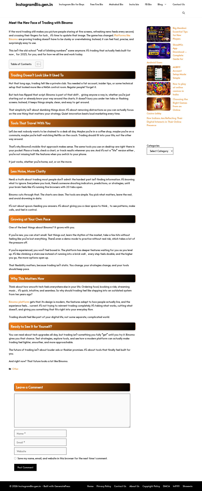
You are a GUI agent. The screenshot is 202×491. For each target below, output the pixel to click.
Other (15, 368)
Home (90, 486)
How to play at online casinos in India (179, 89)
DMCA (166, 486)
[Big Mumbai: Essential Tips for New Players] (158, 34)
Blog (160, 4)
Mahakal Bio (116, 4)
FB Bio (148, 4)
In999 (176, 486)
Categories (153, 145)
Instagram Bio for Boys (71, 4)
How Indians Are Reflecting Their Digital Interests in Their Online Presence (164, 121)
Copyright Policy (151, 486)
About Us (134, 486)
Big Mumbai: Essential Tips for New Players (180, 33)
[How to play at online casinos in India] (158, 89)
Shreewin (188, 486)
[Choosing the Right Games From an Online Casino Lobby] (158, 104)
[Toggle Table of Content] (36, 64)
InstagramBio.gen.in (34, 4)
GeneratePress (62, 486)
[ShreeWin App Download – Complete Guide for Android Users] (158, 51)
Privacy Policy (104, 486)
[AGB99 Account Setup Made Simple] (158, 73)
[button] (183, 13)
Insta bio (134, 4)
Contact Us (179, 4)
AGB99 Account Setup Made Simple (179, 72)
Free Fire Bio (96, 4)
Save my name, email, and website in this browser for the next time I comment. (62, 458)
